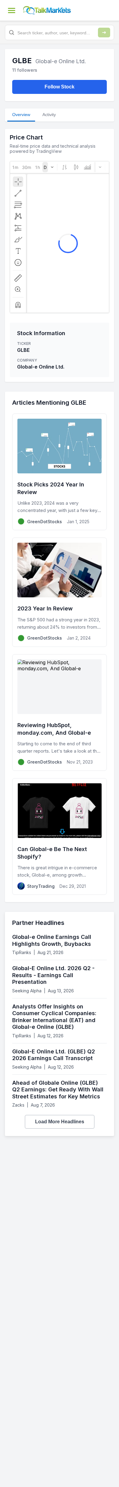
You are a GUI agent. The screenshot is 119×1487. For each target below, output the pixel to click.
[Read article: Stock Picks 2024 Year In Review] (59, 472)
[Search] (104, 32)
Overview (21, 114)
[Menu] (11, 10)
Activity (49, 114)
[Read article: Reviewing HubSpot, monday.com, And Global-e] (59, 712)
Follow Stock (59, 86)
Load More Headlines (59, 1121)
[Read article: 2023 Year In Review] (59, 592)
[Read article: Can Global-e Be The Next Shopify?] (59, 836)
